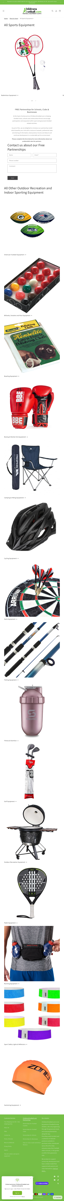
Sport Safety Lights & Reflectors (14, 1044)
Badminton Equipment (8, 95)
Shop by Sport (14, 18)
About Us (6, 1127)
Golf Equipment (9, 801)
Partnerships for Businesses (30, 1139)
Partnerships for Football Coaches (30, 1124)
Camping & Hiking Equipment (14, 498)
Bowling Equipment (10, 376)
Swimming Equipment (11, 1105)
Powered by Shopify (39, 1197)
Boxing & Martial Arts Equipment (15, 437)
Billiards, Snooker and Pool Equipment (17, 315)
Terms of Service (8, 1139)
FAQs (5, 1131)
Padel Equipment (10, 923)
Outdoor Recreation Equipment (14, 862)
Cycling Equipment (10, 558)
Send (12, 178)
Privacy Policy (7, 1146)
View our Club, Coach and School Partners (32, 1144)
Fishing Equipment (10, 680)
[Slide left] (28, 101)
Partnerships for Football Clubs (30, 1130)
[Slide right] (36, 101)
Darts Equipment (9, 619)
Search (6, 1150)
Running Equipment (11, 984)
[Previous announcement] (3, 2)
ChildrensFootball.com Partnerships (30, 1119)
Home (6, 18)
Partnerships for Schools (29, 1135)
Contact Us (7, 1135)
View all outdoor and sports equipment (11, 1155)
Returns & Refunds (9, 1142)
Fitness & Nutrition (10, 741)
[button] (3, 11)
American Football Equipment (14, 255)
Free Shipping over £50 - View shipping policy (12, 1123)
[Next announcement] (61, 2)
